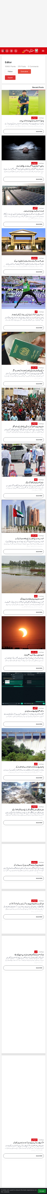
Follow (10, 71)
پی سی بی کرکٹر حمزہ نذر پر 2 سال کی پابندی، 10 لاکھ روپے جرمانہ (31, 121)
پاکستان (36, 480)
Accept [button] (42, 1191)
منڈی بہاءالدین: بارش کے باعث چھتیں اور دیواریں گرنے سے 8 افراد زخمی (29, 865)
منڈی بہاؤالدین (34, 118)
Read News (39, 131)
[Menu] (43, 51)
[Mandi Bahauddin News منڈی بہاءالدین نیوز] (30, 51)
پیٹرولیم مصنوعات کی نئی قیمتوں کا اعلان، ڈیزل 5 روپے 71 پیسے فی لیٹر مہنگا (29, 955)
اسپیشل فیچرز (35, 208)
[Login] (7, 51)
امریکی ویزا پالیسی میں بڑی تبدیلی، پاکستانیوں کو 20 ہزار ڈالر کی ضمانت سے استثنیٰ (28, 371)
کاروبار (36, 952)
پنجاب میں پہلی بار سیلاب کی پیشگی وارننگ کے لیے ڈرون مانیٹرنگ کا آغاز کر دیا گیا (28, 810)
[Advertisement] (23, 23)
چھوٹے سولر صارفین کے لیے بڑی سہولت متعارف (34, 211)
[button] (11, 51)
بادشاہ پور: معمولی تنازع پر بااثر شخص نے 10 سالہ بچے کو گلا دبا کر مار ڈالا (30, 166)
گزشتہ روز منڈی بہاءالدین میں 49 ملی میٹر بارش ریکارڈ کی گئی (32, 599)
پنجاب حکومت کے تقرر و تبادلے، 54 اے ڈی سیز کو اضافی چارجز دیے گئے (29, 261)
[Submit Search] (15, 51)
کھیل (36, 312)
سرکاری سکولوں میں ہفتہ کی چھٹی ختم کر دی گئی (35, 482)
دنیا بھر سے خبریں (34, 368)
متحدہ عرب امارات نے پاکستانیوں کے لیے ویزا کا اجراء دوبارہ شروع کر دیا (30, 538)
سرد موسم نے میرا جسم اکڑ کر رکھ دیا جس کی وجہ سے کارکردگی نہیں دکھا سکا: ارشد (28, 315)
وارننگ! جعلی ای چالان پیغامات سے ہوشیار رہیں (34, 711)
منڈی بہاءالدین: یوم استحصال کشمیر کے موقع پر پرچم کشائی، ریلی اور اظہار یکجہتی (28, 427)
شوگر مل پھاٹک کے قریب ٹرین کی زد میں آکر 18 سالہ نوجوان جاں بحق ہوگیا (29, 1143)
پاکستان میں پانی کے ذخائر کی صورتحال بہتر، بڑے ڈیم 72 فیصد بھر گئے (30, 767)
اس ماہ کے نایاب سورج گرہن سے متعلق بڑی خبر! (34, 655)
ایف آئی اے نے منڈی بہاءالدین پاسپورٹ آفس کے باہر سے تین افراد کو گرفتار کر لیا (27, 904)
